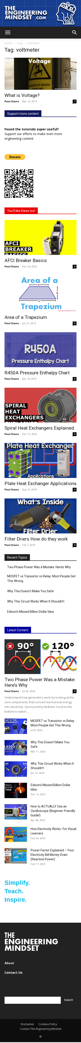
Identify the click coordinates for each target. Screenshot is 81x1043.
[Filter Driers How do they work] (40, 515)
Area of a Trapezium (25, 317)
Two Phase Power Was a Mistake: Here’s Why (39, 567)
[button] (7, 33)
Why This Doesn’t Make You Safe (30, 591)
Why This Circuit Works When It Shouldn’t (35, 601)
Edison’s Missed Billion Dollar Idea (30, 611)
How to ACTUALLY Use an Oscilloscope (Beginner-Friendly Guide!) (53, 811)
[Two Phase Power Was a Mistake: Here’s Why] (40, 656)
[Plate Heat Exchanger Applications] (40, 460)
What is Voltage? (22, 95)
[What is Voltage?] (40, 74)
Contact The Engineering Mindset (40, 1029)
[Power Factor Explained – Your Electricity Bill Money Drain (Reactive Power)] (15, 855)
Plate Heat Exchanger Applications (40, 483)
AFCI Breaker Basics (25, 260)
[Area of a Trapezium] (40, 293)
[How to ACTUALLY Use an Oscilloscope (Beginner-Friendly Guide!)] (15, 812)
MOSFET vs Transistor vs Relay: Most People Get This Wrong (41, 578)
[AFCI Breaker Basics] (40, 237)
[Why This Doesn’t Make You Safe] (15, 747)
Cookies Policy (47, 1024)
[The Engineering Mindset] (40, 13)
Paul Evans (11, 101)
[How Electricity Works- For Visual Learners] (15, 834)
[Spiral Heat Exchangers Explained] (40, 405)
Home (8, 43)
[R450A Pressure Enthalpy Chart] (40, 349)
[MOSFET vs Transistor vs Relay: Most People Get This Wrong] (15, 726)
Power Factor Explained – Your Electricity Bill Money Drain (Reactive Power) (52, 854)
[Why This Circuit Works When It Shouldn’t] (15, 769)
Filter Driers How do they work (36, 539)
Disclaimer (27, 1024)
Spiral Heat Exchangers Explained (39, 428)
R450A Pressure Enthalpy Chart (37, 372)
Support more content (23, 113)
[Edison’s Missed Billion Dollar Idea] (15, 790)
